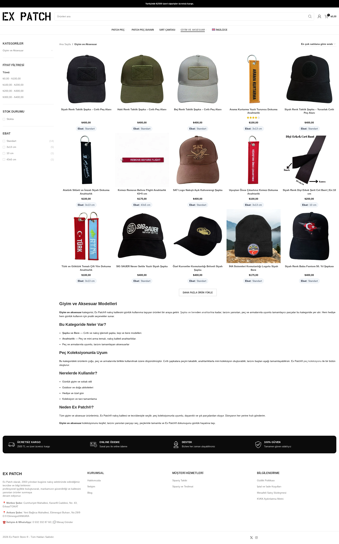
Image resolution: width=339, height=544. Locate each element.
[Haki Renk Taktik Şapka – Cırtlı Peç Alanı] (142, 79)
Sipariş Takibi (179, 480)
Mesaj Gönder (65, 522)
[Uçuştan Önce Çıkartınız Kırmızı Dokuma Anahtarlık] (254, 160)
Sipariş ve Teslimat (182, 486)
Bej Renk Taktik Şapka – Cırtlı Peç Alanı (198, 109)
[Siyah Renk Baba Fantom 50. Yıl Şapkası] (309, 236)
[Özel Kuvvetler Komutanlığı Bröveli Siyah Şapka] (198, 236)
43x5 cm (11, 159)
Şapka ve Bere (71, 332)
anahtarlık (207, 312)
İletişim (91, 486)
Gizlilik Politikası (266, 480)
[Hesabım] (319, 16)
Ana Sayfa (65, 44)
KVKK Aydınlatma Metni (270, 498)
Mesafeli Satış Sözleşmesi (271, 492)
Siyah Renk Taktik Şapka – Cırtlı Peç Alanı (86, 109)
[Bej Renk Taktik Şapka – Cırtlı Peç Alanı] (198, 79)
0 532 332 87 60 (42, 522)
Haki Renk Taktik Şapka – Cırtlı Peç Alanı (141, 109)
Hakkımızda (94, 480)
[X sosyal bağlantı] (251, 537)
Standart (11, 140)
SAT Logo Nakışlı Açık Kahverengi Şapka (197, 190)
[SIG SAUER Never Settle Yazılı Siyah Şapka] (142, 236)
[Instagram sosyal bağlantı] (256, 537)
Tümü (6, 72)
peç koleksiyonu (313, 361)
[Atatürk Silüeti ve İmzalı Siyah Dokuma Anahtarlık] (86, 160)
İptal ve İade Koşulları (269, 486)
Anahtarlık (68, 338)
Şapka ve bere (188, 312)
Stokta (10, 119)
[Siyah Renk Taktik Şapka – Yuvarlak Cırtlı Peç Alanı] (309, 79)
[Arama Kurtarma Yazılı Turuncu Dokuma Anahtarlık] (254, 79)
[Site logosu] (27, 16)
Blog (89, 492)
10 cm (10, 153)
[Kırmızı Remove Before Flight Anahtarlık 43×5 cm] (142, 160)
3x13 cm (11, 147)
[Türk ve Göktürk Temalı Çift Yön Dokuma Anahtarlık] (86, 236)
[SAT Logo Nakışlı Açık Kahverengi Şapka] (198, 160)
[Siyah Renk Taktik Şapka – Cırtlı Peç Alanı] (86, 79)
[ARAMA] (310, 16)
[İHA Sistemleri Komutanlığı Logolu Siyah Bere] (254, 236)
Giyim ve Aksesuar (13, 50)
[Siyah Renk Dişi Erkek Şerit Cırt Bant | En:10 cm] (309, 160)
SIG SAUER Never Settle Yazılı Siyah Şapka (142, 266)
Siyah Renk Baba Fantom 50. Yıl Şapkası (309, 266)
